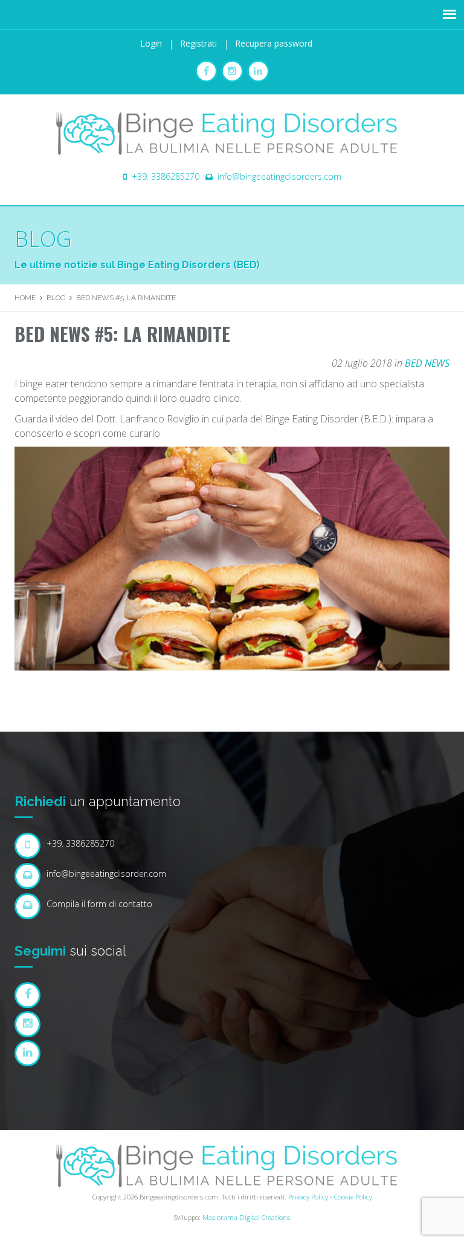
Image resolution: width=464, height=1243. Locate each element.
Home (25, 298)
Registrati (198, 43)
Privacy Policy (308, 1196)
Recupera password (273, 43)
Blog (43, 239)
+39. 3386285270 (165, 176)
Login (151, 43)
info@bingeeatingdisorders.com (279, 176)
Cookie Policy (353, 1196)
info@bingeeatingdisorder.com (106, 873)
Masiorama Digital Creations (246, 1217)
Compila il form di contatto (99, 904)
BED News (427, 363)
